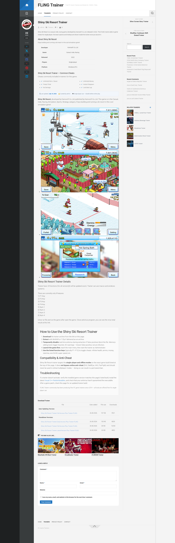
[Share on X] (26, 49)
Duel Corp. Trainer (136, 85)
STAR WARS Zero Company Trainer (138, 60)
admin (42, 27)
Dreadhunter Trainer (72, 455)
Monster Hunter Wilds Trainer (141, 95)
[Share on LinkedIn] (26, 74)
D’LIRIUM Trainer (97, 455)
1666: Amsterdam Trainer (135, 58)
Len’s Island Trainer (137, 98)
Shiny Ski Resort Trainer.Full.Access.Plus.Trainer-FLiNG (59, 413)
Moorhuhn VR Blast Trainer (47, 455)
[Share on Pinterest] (26, 66)
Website (42, 490)
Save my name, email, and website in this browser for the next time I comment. (67, 497)
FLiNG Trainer (50, 5)
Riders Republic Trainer (140, 81)
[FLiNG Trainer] (27, 5)
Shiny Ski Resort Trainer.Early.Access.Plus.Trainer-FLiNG (59, 422)
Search (129, 44)
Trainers (47, 13)
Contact (69, 13)
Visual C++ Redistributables (55, 380)
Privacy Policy (58, 13)
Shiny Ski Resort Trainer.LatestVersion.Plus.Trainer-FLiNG (60, 430)
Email (82, 483)
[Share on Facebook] (26, 57)
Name (42, 483)
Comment (43, 469)
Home (40, 13)
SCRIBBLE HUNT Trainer (134, 62)
